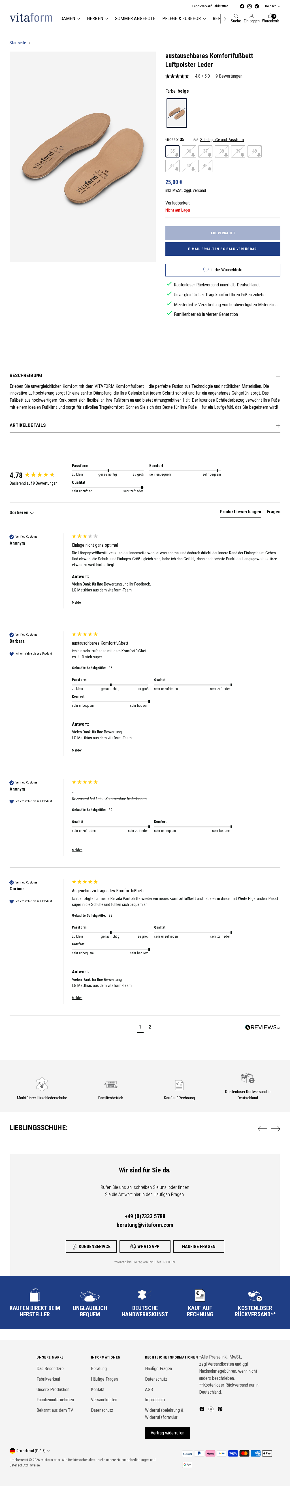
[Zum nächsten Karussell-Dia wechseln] (275, 1128)
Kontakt (98, 1389)
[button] (140, 1028)
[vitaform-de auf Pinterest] (256, 6)
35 (172, 151)
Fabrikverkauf (49, 1379)
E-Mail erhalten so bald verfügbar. (223, 249)
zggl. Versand (195, 190)
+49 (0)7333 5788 (145, 1216)
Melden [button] (77, 602)
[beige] (177, 113)
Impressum (155, 1399)
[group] (39, 475)
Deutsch (270, 6)
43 (205, 165)
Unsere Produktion (53, 1389)
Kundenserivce (94, 1246)
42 (189, 165)
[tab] (240, 513)
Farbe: (177, 91)
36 (189, 151)
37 (205, 151)
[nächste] (225, 18)
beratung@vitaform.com (145, 1224)
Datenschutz (102, 1410)
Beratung (99, 1368)
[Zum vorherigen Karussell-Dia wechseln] (262, 1129)
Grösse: (174, 139)
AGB (149, 1389)
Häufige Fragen (199, 1246)
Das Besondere (50, 1368)
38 (221, 151)
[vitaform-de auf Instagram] (249, 6)
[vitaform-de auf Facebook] (242, 6)
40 (254, 151)
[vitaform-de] (31, 17)
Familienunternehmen (55, 1399)
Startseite (18, 42)
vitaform (47, 1460)
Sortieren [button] (19, 512)
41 (172, 165)
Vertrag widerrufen (167, 1433)
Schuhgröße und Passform (222, 139)
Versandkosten (104, 1399)
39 (238, 151)
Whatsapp (148, 1246)
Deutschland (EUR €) (31, 1451)
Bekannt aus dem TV (55, 1410)
